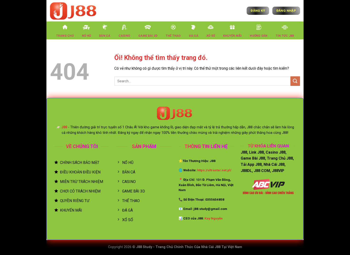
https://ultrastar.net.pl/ (214, 170)
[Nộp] (295, 81)
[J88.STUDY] (74, 11)
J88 (64, 127)
